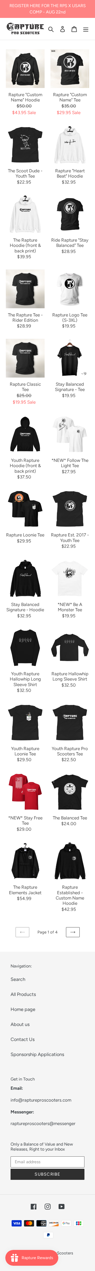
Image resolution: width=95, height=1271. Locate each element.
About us (20, 1024)
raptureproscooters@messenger (43, 1123)
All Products (23, 994)
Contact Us (23, 1039)
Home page (23, 1009)
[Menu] (86, 29)
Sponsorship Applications (37, 1054)
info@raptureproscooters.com (41, 1100)
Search (18, 979)
